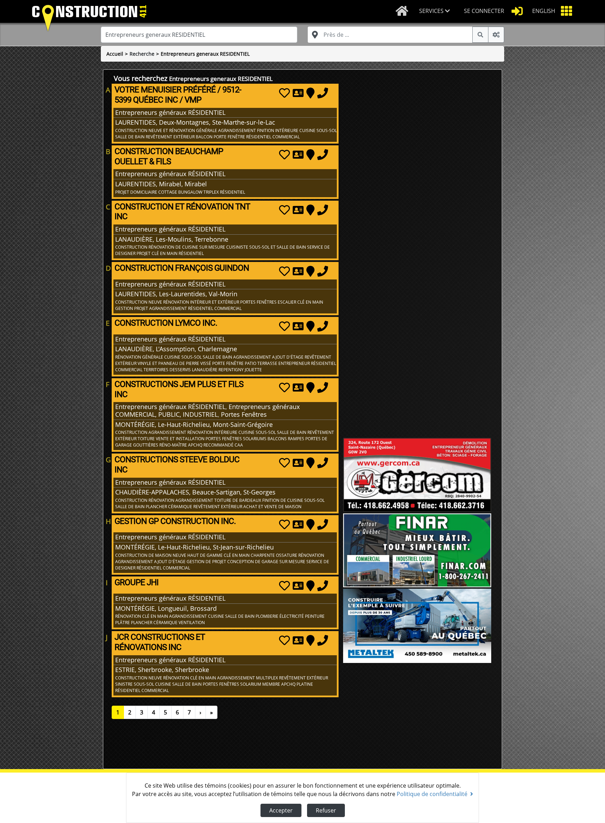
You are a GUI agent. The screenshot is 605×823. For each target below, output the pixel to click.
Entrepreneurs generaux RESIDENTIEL (205, 53)
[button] (435, 11)
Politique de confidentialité (432, 794)
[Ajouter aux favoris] (284, 92)
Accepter (281, 810)
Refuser (326, 810)
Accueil (114, 53)
